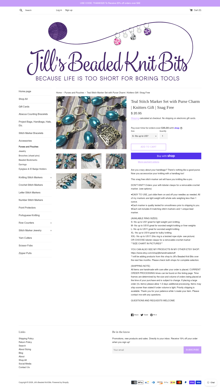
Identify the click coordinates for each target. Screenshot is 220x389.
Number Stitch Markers (31, 200)
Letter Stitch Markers (29, 193)
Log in (59, 10)
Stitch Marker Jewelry (35, 230)
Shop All (23, 99)
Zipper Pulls (25, 253)
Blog (21, 353)
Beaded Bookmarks (28, 160)
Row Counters (35, 223)
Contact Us (24, 367)
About (21, 356)
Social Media (25, 364)
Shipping (135, 118)
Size (133, 131)
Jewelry (22, 151)
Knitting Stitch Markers (35, 177)
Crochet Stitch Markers (31, 185)
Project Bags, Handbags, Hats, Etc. (35, 124)
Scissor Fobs (26, 246)
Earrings (23, 165)
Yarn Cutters (25, 238)
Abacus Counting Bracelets (33, 114)
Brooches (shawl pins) (29, 156)
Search (22, 346)
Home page (25, 91)
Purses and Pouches (28, 147)
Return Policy (25, 342)
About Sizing (25, 349)
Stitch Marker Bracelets (31, 133)
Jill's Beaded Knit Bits (42, 382)
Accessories (35, 141)
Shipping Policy (26, 339)
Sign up (68, 10)
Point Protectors (27, 208)
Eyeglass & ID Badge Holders (33, 169)
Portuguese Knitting (29, 215)
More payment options (148, 162)
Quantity (163, 131)
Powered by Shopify (60, 382)
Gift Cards (24, 107)
